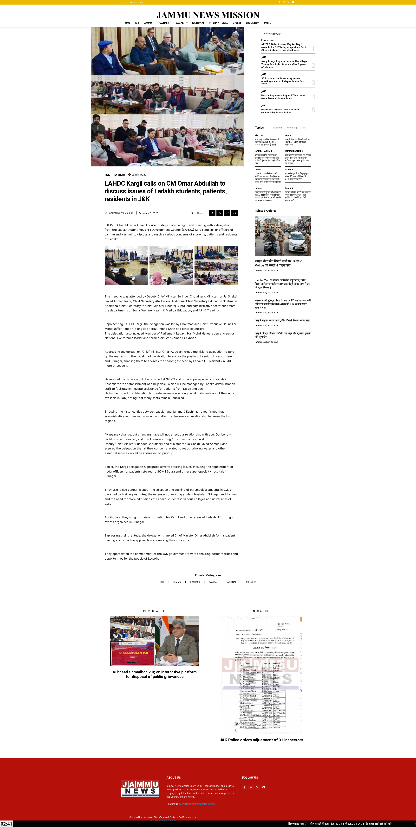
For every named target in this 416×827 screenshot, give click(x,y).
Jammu (119, 174)
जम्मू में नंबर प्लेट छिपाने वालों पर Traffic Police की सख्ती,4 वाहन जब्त (297, 142)
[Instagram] (284, 2)
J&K (107, 174)
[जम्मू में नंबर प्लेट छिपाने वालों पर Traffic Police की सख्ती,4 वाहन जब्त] (283, 236)
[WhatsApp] (227, 213)
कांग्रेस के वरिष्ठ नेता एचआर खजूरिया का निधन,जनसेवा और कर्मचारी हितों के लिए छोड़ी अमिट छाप (267, 159)
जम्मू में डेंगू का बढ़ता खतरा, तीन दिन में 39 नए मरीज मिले (282, 320)
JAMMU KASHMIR (264, 151)
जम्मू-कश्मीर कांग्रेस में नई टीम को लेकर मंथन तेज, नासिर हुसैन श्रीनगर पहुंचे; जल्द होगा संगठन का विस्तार (298, 159)
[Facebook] (279, 2)
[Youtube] (293, 2)
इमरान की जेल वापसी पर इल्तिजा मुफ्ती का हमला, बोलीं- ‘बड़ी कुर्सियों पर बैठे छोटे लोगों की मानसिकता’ (298, 196)
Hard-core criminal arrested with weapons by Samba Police (280, 111)
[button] (291, 23)
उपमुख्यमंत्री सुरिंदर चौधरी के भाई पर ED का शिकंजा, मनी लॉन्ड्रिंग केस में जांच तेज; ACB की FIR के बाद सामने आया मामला (268, 196)
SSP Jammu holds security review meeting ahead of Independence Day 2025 (282, 81)
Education (267, 40)
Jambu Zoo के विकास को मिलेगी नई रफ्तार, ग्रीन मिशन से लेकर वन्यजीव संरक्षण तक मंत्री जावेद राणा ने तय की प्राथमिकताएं (268, 177)
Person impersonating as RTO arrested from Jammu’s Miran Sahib (283, 97)
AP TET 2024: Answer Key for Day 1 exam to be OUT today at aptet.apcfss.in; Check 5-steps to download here (284, 47)
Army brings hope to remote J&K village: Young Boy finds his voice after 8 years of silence (284, 64)
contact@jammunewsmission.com (197, 803)
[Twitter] (288, 2)
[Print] (234, 213)
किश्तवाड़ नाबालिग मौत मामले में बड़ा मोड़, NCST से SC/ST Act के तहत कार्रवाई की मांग (267, 142)
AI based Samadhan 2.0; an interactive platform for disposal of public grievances (155, 674)
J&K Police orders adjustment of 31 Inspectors (261, 740)
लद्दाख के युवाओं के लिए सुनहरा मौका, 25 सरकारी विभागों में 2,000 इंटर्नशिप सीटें (297, 176)
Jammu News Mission (120, 213)
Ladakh (289, 170)
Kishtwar (260, 135)
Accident (278, 127)
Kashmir (289, 188)
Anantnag (291, 127)
